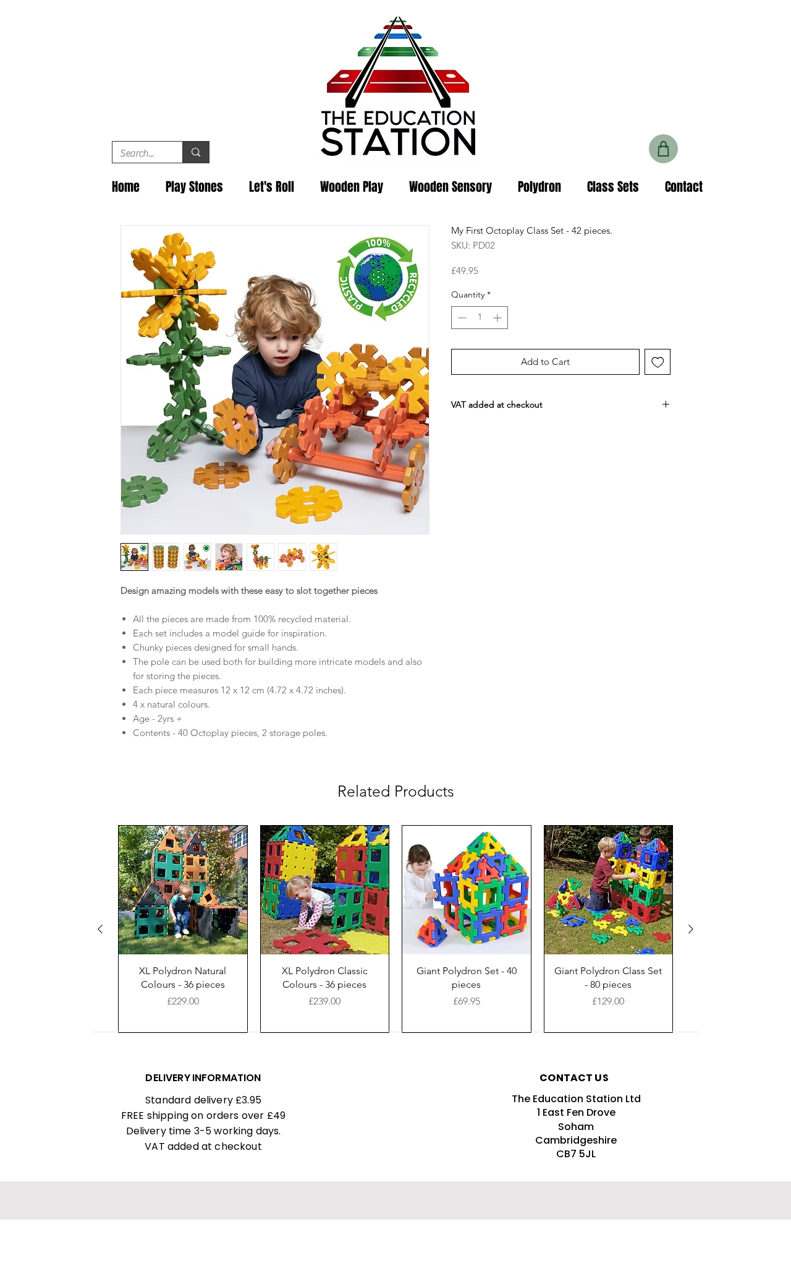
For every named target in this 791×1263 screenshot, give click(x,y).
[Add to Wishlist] (658, 362)
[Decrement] (460, 317)
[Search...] (195, 152)
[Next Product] (690, 929)
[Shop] (663, 148)
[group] (395, 929)
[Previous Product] (100, 929)
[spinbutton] (479, 317)
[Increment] (498, 317)
